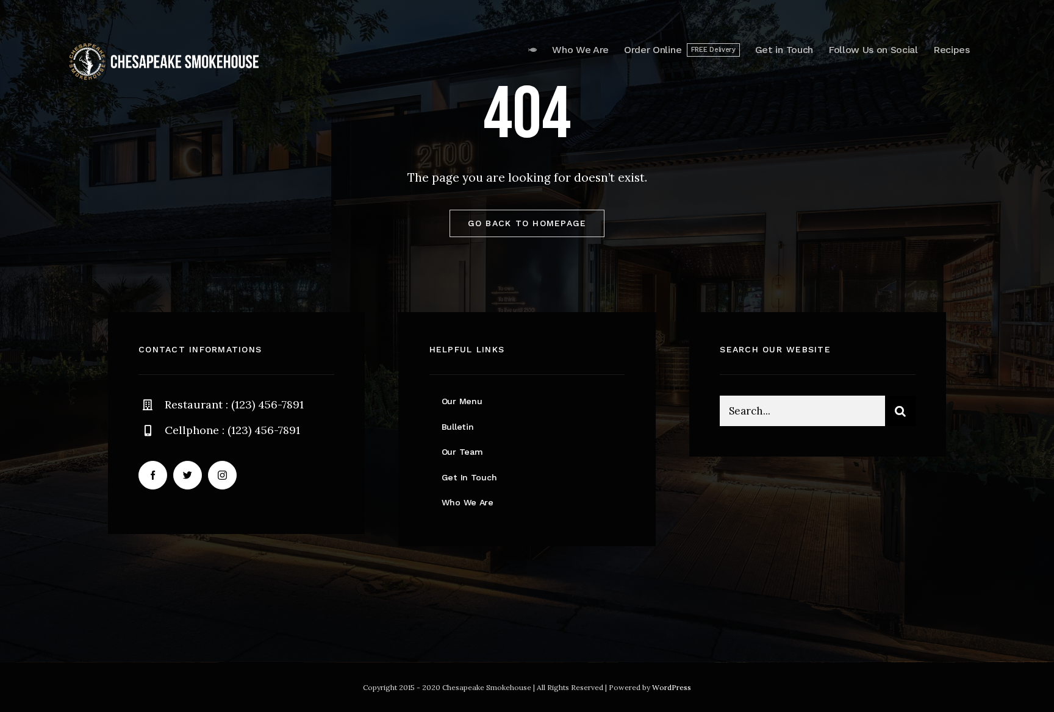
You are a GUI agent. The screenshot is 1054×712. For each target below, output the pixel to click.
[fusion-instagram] (222, 475)
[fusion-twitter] (187, 475)
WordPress (671, 687)
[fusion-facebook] (152, 475)
